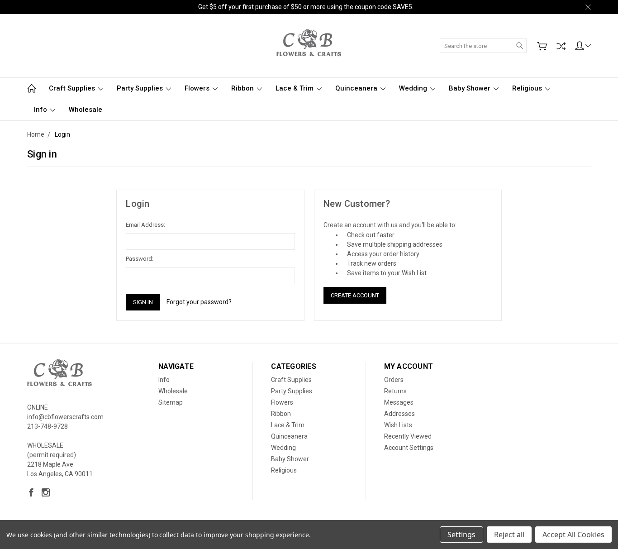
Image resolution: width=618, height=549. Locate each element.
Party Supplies (141, 88)
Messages (399, 402)
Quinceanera (357, 88)
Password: (139, 258)
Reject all (509, 534)
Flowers (198, 88)
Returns (395, 391)
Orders (394, 379)
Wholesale (85, 109)
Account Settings (408, 447)
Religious (528, 88)
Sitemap (170, 402)
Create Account (355, 295)
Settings (461, 534)
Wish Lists (398, 425)
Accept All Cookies (573, 534)
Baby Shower (470, 88)
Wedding (414, 88)
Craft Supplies (73, 88)
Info (41, 109)
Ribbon (243, 88)
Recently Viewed (408, 436)
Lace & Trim (295, 88)
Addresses (399, 413)
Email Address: (145, 224)
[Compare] (561, 46)
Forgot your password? (199, 302)
